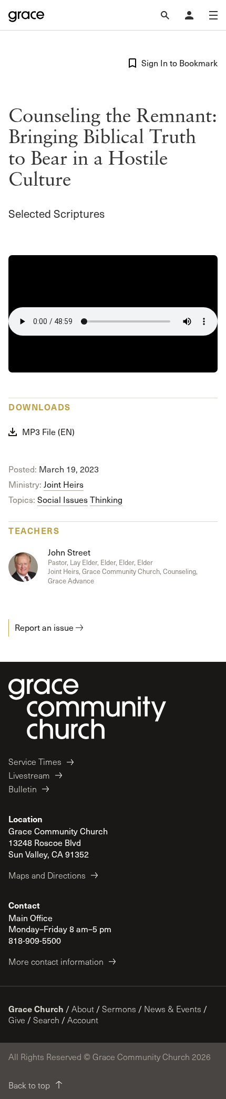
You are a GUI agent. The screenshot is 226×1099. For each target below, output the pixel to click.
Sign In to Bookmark (179, 62)
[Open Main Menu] (213, 15)
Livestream (29, 775)
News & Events (172, 1008)
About (82, 1008)
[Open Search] (165, 15)
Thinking (106, 500)
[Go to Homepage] (26, 15)
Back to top (29, 1085)
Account (82, 1019)
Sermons (119, 1008)
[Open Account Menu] (189, 15)
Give (16, 1019)
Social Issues (62, 500)
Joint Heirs (64, 484)
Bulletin (22, 788)
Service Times (34, 761)
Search (46, 1019)
